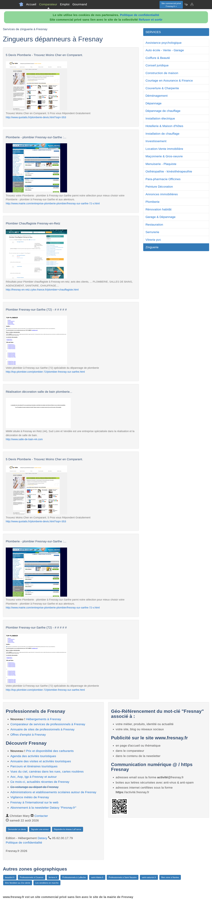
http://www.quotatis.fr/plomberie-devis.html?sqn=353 (36, 117)
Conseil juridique (157, 65)
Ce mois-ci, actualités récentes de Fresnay (39, 781)
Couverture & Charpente (162, 88)
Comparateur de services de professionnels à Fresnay (47, 724)
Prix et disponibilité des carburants (50, 750)
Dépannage (154, 103)
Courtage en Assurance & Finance (169, 80)
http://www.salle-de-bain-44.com (24, 439)
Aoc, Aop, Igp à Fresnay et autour (33, 776)
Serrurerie (152, 232)
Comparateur (48, 4)
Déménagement (157, 95)
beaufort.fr (10, 877)
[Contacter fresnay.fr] (192, 4)
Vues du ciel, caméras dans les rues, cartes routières (47, 771)
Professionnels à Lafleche (74, 877)
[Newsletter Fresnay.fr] (186, 4)
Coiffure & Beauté (158, 57)
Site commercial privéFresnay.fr (171, 4)
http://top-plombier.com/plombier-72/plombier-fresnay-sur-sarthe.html (45, 371)
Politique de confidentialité (139, 15)
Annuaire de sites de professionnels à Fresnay (42, 729)
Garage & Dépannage (161, 217)
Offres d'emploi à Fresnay (28, 734)
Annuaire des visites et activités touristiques (40, 761)
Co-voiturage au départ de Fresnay (34, 787)
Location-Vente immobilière (164, 148)
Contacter (41, 815)
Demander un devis (17, 829)
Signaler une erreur (40, 829)
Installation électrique (160, 118)
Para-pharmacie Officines (163, 179)
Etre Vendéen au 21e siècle (17, 883)
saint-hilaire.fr (97, 877)
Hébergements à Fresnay (43, 719)
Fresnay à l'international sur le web (34, 802)
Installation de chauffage (162, 133)
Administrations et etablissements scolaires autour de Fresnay (53, 792)
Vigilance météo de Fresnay (29, 797)
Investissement (156, 141)
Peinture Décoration (159, 186)
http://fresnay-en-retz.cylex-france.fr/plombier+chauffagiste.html (42, 289)
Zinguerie (152, 247)
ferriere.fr (53, 877)
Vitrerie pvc (153, 239)
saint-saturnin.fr (149, 877)
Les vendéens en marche (47, 883)
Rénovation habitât (158, 209)
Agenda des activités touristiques (33, 756)
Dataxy (42, 838)
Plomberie (153, 201)
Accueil (31, 4)
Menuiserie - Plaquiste (161, 164)
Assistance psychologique (164, 42)
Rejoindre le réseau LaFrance (67, 829)
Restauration (154, 224)
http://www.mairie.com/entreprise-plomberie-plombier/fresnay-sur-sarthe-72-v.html (53, 203)
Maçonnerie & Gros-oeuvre (164, 156)
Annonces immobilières (162, 194)
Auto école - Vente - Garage (165, 50)
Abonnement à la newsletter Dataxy (43, 807)
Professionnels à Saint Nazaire (123, 877)
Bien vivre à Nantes (170, 877)
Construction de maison (162, 73)
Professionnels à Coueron (31, 877)
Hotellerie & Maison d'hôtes (164, 126)
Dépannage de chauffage (163, 110)
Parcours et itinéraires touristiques (34, 766)
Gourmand (79, 4)
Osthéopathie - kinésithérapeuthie (169, 171)
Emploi (65, 4)
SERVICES (153, 32)
